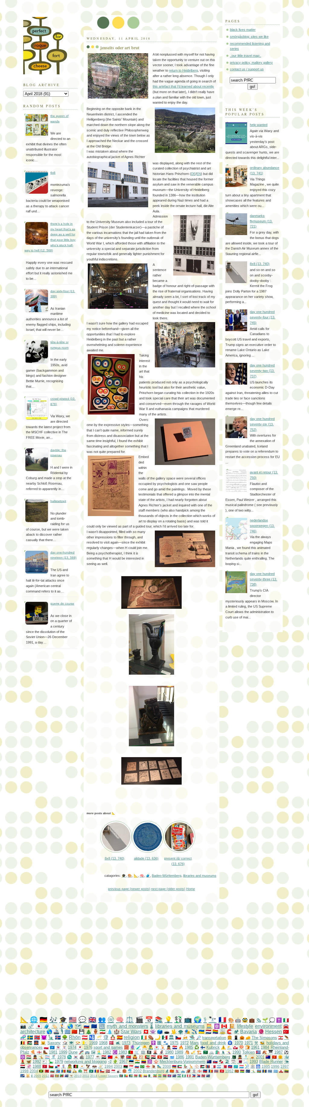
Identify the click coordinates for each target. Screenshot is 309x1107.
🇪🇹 (155, 1075)
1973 (126, 1043)
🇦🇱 (47, 1071)
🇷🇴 (211, 1071)
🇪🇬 (153, 1057)
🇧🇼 (270, 1071)
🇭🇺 (28, 1057)
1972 (184, 1043)
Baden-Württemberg (166, 875)
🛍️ (217, 1052)
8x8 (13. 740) (259, 264)
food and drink (213, 1043)
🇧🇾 (136, 1075)
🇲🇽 (164, 1037)
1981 (53, 1052)
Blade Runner (271, 1061)
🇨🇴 (145, 1075)
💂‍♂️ (168, 1047)
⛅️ (229, 1047)
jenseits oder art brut (119, 47)
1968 (103, 1043)
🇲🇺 (242, 1071)
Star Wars (131, 1031)
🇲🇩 (63, 1071)
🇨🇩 (58, 1071)
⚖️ (129, 1019)
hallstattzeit (58, 501)
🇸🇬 (131, 1066)
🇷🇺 (87, 1026)
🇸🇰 (215, 1061)
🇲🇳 (207, 1066)
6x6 (53, 172)
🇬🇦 (160, 1075)
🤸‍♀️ (228, 1052)
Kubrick (213, 1047)
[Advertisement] (164, 959)
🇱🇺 (241, 1066)
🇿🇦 (69, 1071)
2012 (45, 1075)
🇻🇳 (274, 1057)
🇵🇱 (46, 1047)
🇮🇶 (165, 1057)
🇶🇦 (239, 1061)
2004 (34, 1071)
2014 (93, 1075)
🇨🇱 (102, 1071)
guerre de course (62, 603)
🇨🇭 (146, 1031)
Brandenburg (153, 1071)
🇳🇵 (177, 1071)
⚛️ (217, 1026)
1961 (255, 1047)
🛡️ (106, 1037)
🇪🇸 (120, 1037)
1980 (169, 1052)
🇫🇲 (275, 1071)
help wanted (258, 125)
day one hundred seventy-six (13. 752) (262, 424)
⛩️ (85, 1071)
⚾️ (196, 1066)
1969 (93, 1043)
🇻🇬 (208, 1075)
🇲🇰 (172, 1071)
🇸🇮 (137, 1066)
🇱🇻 (108, 1071)
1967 (123, 1061)
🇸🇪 (30, 1037)
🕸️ (252, 1066)
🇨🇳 (74, 1031)
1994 (108, 1066)
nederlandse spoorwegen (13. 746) (262, 525)
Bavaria (248, 1031)
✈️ (194, 1031)
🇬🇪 (148, 1066)
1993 (254, 1061)
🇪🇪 (131, 1061)
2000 (167, 1066)
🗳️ (160, 1031)
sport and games (108, 1047)
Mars (194, 1043)
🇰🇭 (169, 1075)
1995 (266, 1066)
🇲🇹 (213, 1066)
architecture (32, 1031)
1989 (179, 1052)
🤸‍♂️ (253, 1071)
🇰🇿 (236, 1066)
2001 (260, 1057)
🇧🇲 (52, 1075)
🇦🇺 (268, 1057)
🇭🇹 (230, 1066)
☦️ (153, 1043)
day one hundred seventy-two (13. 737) (262, 370)
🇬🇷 (67, 1031)
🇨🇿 (178, 1037)
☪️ (115, 1052)
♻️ (196, 1047)
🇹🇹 (203, 1075)
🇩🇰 (111, 1043)
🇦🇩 (96, 1071)
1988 (37, 1066)
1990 (236, 1052)
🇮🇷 (102, 1031)
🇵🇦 (57, 1066)
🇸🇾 (103, 1057)
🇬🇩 (57, 1075)
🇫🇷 (222, 1019)
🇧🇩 (121, 1075)
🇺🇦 (201, 1031)
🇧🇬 (52, 1071)
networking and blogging (85, 1061)
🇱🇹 (286, 1071)
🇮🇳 (137, 1061)
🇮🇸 (58, 1037)
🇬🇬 (199, 1071)
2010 (77, 1075)
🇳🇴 (37, 1037)
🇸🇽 (198, 1075)
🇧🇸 (131, 1075)
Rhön (75, 1037)
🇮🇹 (286, 1020)
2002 (137, 1071)
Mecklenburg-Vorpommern (182, 1061)
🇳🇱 (208, 1031)
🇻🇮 (71, 1075)
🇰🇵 (128, 1057)
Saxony (54, 1043)
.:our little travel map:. (245, 55)
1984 (265, 1047)
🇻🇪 (143, 1061)
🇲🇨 (113, 1071)
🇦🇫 (75, 1066)
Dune (73, 1052)
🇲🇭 (22, 1075)
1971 (248, 1043)
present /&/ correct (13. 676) (178, 861)
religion (132, 1037)
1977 (90, 1057)
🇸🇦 (205, 1052)
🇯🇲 (41, 1071)
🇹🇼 (110, 1057)
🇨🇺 (258, 1052)
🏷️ (55, 1026)
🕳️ (167, 1031)
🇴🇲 (51, 1066)
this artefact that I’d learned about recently (183, 86)
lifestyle (245, 1026)
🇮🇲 (44, 1066)
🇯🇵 (39, 1026)
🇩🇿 (150, 1075)
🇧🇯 (126, 1075)
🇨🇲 (140, 1075)
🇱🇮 (205, 1071)
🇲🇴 (91, 1071)
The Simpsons (264, 1037)
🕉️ (149, 1061)
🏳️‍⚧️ (47, 1057)
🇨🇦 (224, 1026)
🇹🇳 (222, 1071)
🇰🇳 (62, 1075)
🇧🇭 (224, 1066)
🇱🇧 (280, 1037)
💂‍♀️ (35, 1057)
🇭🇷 (174, 1047)
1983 (123, 1052)
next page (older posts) (168, 889)
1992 (37, 1061)
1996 (275, 1066)
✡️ (22, 1057)
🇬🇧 (92, 1019)
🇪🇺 (94, 1026)
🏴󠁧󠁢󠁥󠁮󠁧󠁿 (39, 1052)
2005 (37, 1075)
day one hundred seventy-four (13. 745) (262, 317)
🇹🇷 (286, 1031)
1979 (59, 1061)
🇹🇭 (216, 1071)
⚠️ (223, 1047)
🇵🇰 (233, 1057)
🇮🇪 (144, 1037)
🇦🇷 (219, 1066)
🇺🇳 (52, 1047)
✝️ (279, 1020)
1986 (180, 1057)
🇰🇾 (174, 1075)
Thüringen (140, 1043)
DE (193, 174)
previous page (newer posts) (129, 889)
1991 (190, 1057)
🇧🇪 (22, 1043)
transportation (214, 1037)
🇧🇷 (142, 1066)
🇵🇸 (29, 1043)
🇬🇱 (235, 1047)
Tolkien (248, 1052)
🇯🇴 (202, 1066)
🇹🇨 (66, 1075)
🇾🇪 (22, 1066)
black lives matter (243, 29)
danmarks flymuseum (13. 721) (261, 221)
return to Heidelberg (183, 70)
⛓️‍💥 (31, 1026)
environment (268, 1026)
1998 (24, 1071)
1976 (88, 1047)
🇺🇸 (73, 1019)
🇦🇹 (85, 1037)
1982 (107, 1052)
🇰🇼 (179, 1066)
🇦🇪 (147, 1057)
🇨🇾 (82, 1066)
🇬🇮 (281, 1071)
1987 (278, 1052)
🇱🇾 (125, 1066)
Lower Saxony (108, 1075)
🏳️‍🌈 (215, 1031)
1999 (63, 1052)
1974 (72, 1047)
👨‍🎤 (150, 1047)
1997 (284, 1066)
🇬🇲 (165, 1075)
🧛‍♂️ (134, 1057)
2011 (85, 1075)
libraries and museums (199, 875)
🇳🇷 (248, 1071)
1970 (238, 1043)
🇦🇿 (259, 1071)
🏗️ (199, 1052)
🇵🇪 (189, 1075)
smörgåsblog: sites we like (249, 36)
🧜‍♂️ (99, 1052)
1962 (229, 1071)
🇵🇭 (194, 1075)
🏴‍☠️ (149, 1052)
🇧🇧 (264, 1071)
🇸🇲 (183, 1071)
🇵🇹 (130, 1052)
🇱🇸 (179, 1075)
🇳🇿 (209, 1061)
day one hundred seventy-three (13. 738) (263, 579)
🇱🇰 (236, 1071)
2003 (118, 1066)
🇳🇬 (184, 1075)
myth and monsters (127, 1026)
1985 (189, 1047)
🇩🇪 (43, 1019)
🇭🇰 (159, 1057)
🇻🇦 (84, 1043)
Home (190, 889)
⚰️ (151, 1037)
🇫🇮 (202, 1047)
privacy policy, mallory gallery (251, 62)
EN (198, 174)
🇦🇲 (174, 1066)
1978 (61, 1057)
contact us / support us (247, 69)
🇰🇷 (75, 1057)
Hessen (273, 1031)
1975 (174, 1043)
